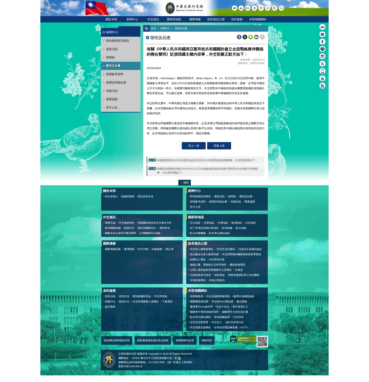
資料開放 (219, 275)
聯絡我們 (207, 340)
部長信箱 (322, 34)
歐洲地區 (237, 222)
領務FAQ (110, 301)
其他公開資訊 (217, 280)
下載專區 (167, 301)
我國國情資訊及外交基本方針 (155, 222)
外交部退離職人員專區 (146, 301)
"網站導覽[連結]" (241, 8)
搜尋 (281, 8)
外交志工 (217, 322)
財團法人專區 (198, 259)
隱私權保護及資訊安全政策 (152, 340)
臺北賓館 (242, 301)
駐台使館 (241, 228)
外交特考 (238, 317)
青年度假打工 (240, 306)
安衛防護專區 (198, 280)
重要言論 (110, 222)
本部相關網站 (257, 19)
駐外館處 (227, 228)
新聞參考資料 (114, 74)
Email (256, 37)
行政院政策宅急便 (200, 275)
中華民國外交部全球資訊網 (184, 8)
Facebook (239, 37)
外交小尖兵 (222, 306)
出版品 (239, 269)
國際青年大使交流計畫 (235, 311)
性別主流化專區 (226, 249)
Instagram (322, 56)
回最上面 (219, 145)
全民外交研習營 (199, 322)
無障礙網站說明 (185, 340)
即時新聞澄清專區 (117, 40)
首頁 (153, 28)
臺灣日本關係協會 (243, 296)
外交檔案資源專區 (200, 327)
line (250, 37)
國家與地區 (174, 19)
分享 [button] (274, 8)
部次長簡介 (111, 196)
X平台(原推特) (322, 63)
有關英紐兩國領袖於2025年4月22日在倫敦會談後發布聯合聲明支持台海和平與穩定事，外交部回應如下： (207, 170)
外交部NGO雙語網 (222, 301)
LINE (322, 49)
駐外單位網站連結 (219, 233)
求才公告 (112, 107)
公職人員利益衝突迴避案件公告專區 (211, 269)
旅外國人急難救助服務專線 (322, 27)
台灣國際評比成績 (150, 233)
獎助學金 (165, 228)
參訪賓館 (110, 306)
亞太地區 (195, 222)
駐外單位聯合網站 (200, 317)
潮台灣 (169, 249)
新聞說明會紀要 (116, 82)
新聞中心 (132, 19)
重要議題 (112, 99)
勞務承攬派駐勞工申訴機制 (243, 275)
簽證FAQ (124, 301)
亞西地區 (209, 222)
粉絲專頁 (322, 41)
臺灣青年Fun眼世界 (201, 306)
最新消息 (112, 49)
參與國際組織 (113, 228)
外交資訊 (153, 19)
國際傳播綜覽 (113, 249)
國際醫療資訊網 (199, 301)
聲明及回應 (113, 65)
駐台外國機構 (198, 233)
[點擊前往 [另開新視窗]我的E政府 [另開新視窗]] (233, 339)
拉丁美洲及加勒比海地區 (204, 228)
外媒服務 (157, 249)
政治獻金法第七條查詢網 (204, 254)
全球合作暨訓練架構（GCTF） (232, 327)
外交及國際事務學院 (218, 296)
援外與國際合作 (147, 228)
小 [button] (267, 8)
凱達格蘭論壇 (222, 317)
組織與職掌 (128, 196)
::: (102, 29)
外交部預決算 (217, 259)
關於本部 (111, 19)
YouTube (322, 78)
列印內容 (262, 37)
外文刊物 (143, 249)
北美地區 (250, 222)
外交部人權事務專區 (201, 249)
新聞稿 (110, 57)
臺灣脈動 (129, 249)
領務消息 (112, 90)
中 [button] (261, 8)
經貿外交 (129, 228)
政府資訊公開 (216, 19)
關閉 (186, 182)
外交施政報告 (126, 222)
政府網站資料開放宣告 (117, 340)
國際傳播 (195, 19)
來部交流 (124, 296)
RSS (322, 85)
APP (322, 71)
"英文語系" (248, 8)
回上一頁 (193, 145)
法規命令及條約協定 (250, 249)
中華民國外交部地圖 (179, 358)
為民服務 (237, 19)
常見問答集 (160, 296)
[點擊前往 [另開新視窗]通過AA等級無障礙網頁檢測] (246, 339)
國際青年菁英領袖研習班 (204, 311)
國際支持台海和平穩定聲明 (120, 233)
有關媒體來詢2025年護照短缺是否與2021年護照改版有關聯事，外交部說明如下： (207, 160)
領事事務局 (196, 296)
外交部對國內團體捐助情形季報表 (241, 254)
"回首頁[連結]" (234, 8)
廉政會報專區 (237, 264)
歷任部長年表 (146, 196)
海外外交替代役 (235, 322)
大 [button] (254, 8)
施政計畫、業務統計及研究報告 (208, 264)
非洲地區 (223, 222)
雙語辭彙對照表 (142, 296)
